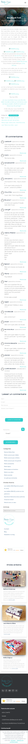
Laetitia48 (7, 141)
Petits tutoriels (8, 475)
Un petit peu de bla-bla (10, 478)
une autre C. (8, 178)
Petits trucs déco (13, 115)
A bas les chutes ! (9, 499)
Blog (5, 531)
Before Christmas (9, 589)
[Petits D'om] (6, 2)
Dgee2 (6, 302)
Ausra (6, 155)
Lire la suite (11, 600)
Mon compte (6, 712)
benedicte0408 (9, 163)
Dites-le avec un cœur (10, 502)
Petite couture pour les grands (12, 460)
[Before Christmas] (14, 578)
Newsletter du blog (9, 534)
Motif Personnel (22, 61)
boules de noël (9, 117)
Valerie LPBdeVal (9, 233)
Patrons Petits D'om (9, 452)
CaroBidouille (8, 311)
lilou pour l (7, 200)
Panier (4, 716)
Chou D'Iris (8, 192)
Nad (5, 281)
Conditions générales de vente (12, 719)
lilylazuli (6, 264)
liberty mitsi (12, 122)
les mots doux (9, 329)
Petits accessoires (9, 463)
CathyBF (7, 209)
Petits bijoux (7, 466)
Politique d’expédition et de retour (13, 723)
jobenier (7, 355)
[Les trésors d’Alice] (14, 612)
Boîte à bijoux (7, 657)
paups (6, 321)
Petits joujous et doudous (11, 469)
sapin (16, 125)
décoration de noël (6, 120)
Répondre (23, 153)
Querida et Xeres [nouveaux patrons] (14, 496)
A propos (6, 528)
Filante (6, 273)
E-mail (8, 433)
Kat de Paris (18, 55)
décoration (17, 117)
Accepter (13, 740)
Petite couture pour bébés (11, 455)
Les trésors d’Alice (9, 623)
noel (2, 125)
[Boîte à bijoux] (14, 647)
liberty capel (4, 122)
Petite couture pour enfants (11, 457)
